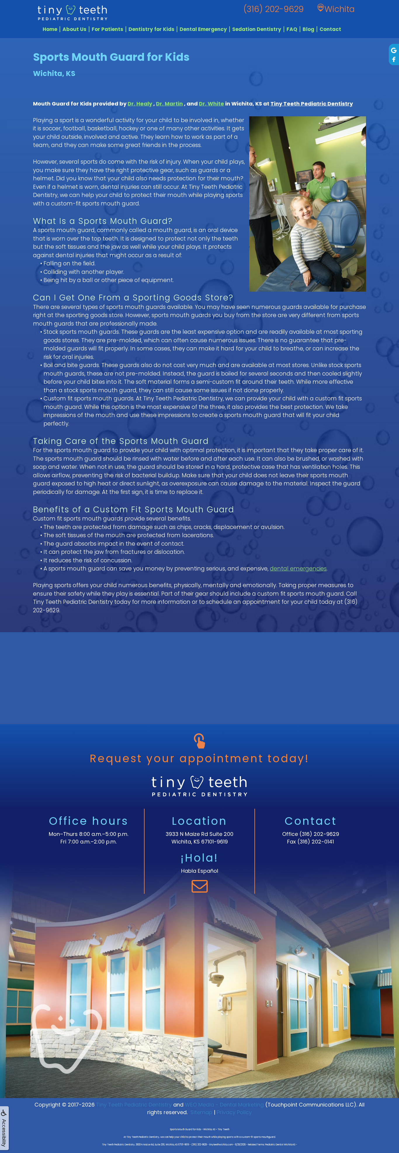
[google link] (394, 50)
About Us (74, 29)
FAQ (292, 29)
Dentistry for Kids (151, 29)
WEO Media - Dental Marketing (224, 1104)
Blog (308, 29)
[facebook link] (394, 59)
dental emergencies (298, 569)
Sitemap (201, 1112)
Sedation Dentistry (256, 29)
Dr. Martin (169, 103)
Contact (330, 29)
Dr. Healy (140, 103)
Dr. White (211, 103)
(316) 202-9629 (319, 834)
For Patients (107, 29)
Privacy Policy (234, 1112)
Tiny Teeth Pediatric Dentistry (311, 103)
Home (50, 29)
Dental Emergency (203, 29)
